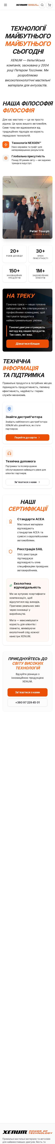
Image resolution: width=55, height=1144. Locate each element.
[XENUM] (27, 5)
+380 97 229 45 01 (27, 702)
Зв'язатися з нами (25, 482)
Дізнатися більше (28, 343)
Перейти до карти (26, 437)
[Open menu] (5, 5)
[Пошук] (42, 5)
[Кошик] (49, 5)
